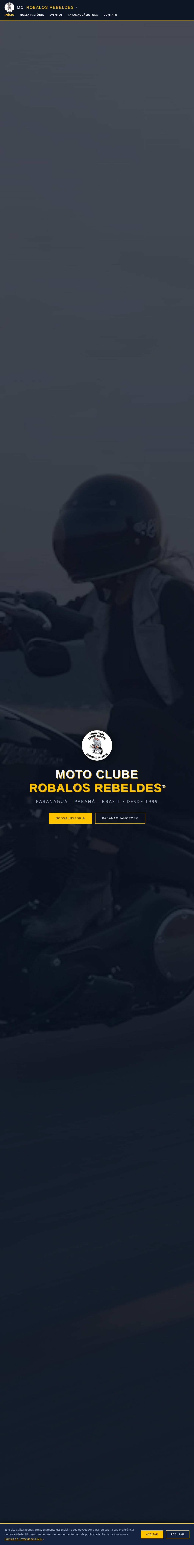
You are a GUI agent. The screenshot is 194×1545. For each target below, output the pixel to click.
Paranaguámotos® (83, 15)
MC (47, 7)
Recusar (177, 1534)
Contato (110, 15)
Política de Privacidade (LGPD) (24, 1539)
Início (9, 15)
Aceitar (152, 1534)
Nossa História (32, 15)
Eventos (56, 15)
